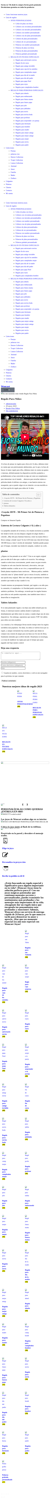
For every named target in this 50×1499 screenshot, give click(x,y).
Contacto (9, 190)
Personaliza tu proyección (13, 862)
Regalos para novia (22, 142)
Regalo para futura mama (24, 99)
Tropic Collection (17, 160)
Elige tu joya (8, 848)
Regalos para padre (22, 145)
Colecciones (10, 148)
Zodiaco (13, 178)
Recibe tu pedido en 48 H (13, 876)
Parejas (13, 151)
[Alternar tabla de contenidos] (37, 495)
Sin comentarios (12, 411)
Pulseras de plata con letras (25, 48)
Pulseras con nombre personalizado (28, 45)
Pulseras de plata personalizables (27, 51)
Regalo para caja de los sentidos (26, 69)
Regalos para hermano (23, 124)
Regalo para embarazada (24, 96)
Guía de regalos (11, 17)
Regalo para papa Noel (23, 81)
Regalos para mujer (22, 139)
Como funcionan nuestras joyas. (17, 14)
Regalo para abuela (22, 93)
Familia (13, 172)
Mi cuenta (9, 193)
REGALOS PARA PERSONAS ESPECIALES (27, 90)
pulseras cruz (15, 154)
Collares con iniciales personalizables (28, 30)
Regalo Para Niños (13, 408)
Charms (8, 187)
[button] (25, 198)
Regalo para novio (22, 111)
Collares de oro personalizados (26, 42)
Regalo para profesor (23, 117)
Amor (13, 169)
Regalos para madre (22, 130)
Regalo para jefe (21, 105)
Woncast (5, 386)
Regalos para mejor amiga (24, 133)
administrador (11, 404)
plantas (6, 503)
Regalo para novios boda (24, 114)
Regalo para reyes (22, 84)
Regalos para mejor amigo (24, 136)
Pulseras (8, 184)
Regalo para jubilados (23, 108)
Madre (13, 175)
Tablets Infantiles (9, 506)
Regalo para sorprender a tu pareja (27, 121)
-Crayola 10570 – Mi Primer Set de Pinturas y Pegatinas (22, 498)
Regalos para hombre (23, 127)
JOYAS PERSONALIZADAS (21, 20)
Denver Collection (17, 157)
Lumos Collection (17, 163)
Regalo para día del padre (24, 78)
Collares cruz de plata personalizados (28, 36)
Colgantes (9, 181)
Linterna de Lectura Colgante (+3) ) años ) (17, 501)
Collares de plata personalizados (26, 39)
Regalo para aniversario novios (26, 60)
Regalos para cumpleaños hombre (27, 87)
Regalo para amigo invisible (25, 66)
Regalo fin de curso (22, 63)
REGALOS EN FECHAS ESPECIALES (25, 57)
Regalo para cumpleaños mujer (26, 72)
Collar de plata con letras (24, 24)
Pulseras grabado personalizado (26, 54)
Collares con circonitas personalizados (29, 27)
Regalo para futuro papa (24, 102)
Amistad (13, 166)
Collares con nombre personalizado (28, 33)
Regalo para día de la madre (25, 75)
